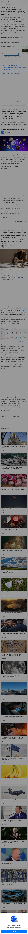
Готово (14, 931)
